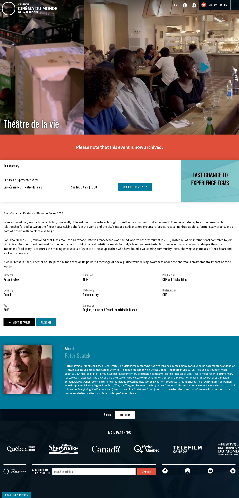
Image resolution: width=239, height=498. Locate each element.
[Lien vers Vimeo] (233, 471)
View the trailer (21, 322)
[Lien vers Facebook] (185, 5)
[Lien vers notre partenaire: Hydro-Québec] (100, 448)
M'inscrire (147, 471)
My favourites (217, 5)
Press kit (46, 322)
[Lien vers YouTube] (210, 471)
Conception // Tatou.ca (16, 494)
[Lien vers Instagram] (194, 5)
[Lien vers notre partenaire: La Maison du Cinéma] (220, 448)
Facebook (125, 415)
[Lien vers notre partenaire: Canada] (59, 448)
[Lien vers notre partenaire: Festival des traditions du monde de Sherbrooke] (183, 448)
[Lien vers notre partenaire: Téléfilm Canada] (140, 448)
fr (175, 5)
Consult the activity (135, 187)
